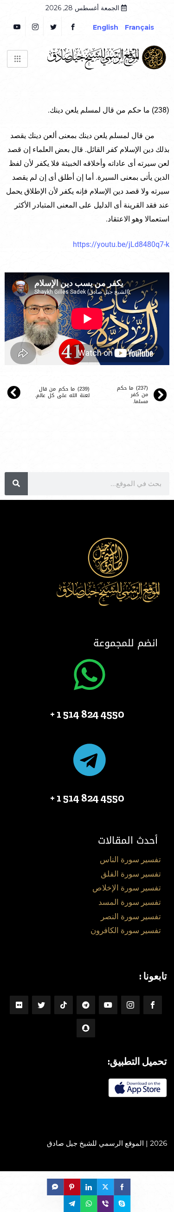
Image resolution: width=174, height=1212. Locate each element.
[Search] (16, 483)
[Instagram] (130, 1005)
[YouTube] (17, 26)
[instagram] (35, 26)
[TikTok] (63, 1005)
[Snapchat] (86, 1028)
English (105, 27)
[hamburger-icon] (17, 59)
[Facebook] (73, 26)
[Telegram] (86, 1005)
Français (146, 27)
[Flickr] (19, 1005)
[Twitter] (53, 26)
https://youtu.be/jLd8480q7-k (121, 244)
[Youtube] (108, 1005)
